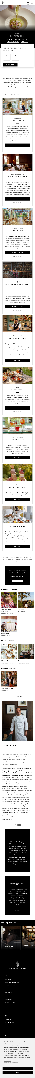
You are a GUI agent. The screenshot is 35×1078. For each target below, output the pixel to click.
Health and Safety (11, 985)
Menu (17, 910)
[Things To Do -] (11, 938)
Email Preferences (11, 1009)
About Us (8, 979)
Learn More (17, 148)
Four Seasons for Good (12, 982)
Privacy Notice (7, 1062)
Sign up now (17, 580)
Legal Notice (14, 1062)
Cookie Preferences (17, 1068)
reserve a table (17, 145)
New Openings (9, 1022)
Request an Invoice (11, 1002)
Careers (7, 989)
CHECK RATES (10, 64)
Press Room (9, 1019)
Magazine (8, 1025)
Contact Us (24, 41)
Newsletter (8, 1029)
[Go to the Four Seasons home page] (3, 2)
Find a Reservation (11, 1005)
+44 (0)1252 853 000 (13, 41)
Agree (18, 1072)
